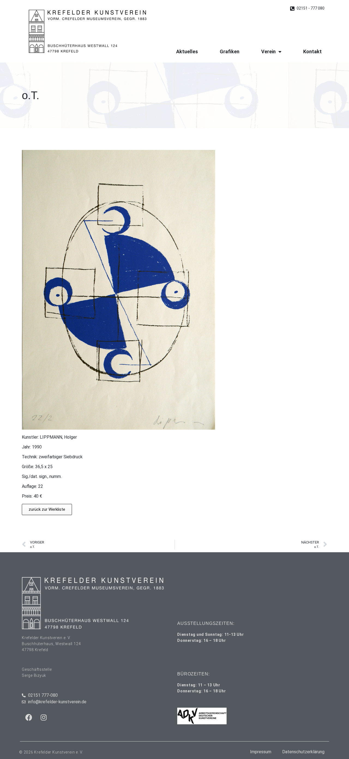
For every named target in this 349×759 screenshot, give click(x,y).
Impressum (260, 751)
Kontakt (312, 51)
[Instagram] (43, 717)
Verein (268, 51)
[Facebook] (28, 717)
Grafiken (229, 51)
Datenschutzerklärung (303, 751)
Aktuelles (187, 51)
